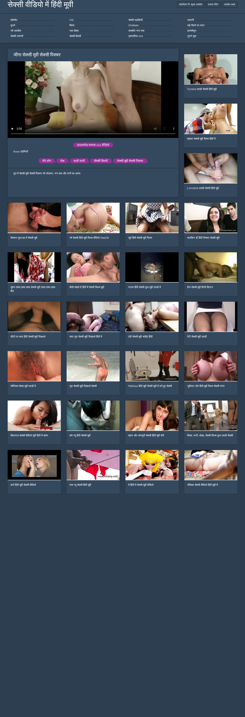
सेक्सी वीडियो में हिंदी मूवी (40, 4)
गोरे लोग (46, 160)
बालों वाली (79, 160)
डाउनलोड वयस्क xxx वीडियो (93, 145)
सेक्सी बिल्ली (101, 160)
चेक (62, 160)
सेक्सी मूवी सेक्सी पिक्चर (130, 160)
